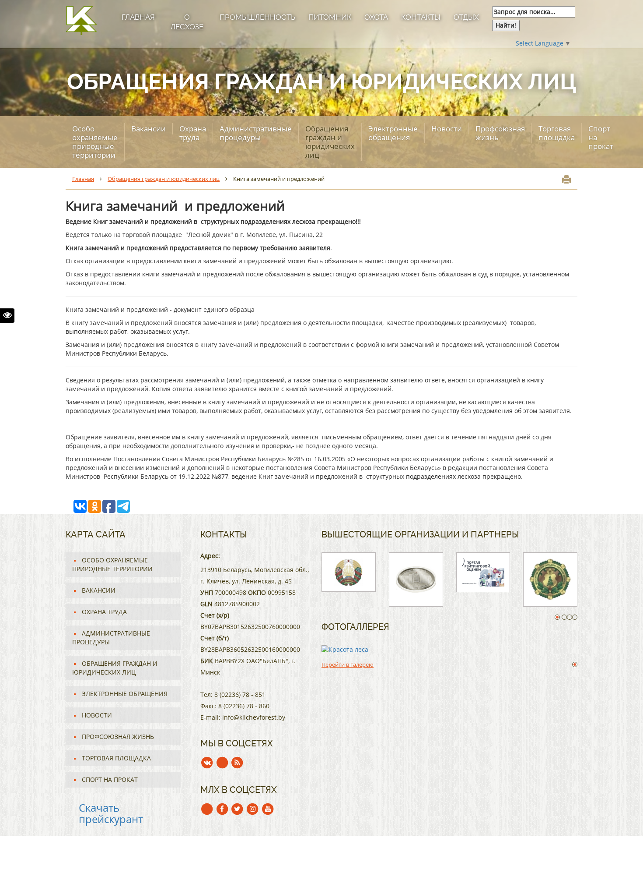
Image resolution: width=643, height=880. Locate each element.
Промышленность (257, 17)
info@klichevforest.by (253, 717)
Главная (138, 17)
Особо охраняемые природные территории (95, 142)
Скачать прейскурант (111, 813)
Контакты (420, 17)
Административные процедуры (256, 133)
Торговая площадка (556, 133)
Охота (376, 17)
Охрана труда (192, 133)
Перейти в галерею (348, 664)
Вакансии (148, 129)
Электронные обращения (393, 133)
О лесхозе (187, 22)
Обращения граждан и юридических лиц (330, 142)
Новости (446, 129)
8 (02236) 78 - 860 (243, 706)
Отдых (466, 17)
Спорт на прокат (600, 137)
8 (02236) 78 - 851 (240, 694)
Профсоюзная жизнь (500, 133)
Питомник (329, 17)
